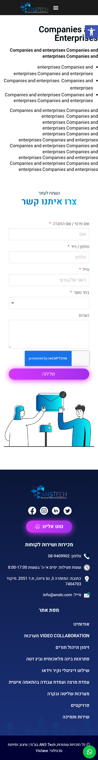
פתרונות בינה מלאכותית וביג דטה (57, 659)
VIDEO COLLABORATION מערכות (56, 635)
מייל (85, 269)
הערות (84, 315)
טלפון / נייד (79, 246)
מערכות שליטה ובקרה (68, 693)
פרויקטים (80, 705)
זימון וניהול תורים (72, 647)
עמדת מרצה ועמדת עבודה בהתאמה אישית (49, 682)
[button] (91, 31)
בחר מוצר (81, 292)
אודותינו (81, 624)
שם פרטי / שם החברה (70, 223)
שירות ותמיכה (76, 717)
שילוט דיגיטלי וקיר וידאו (65, 670)
